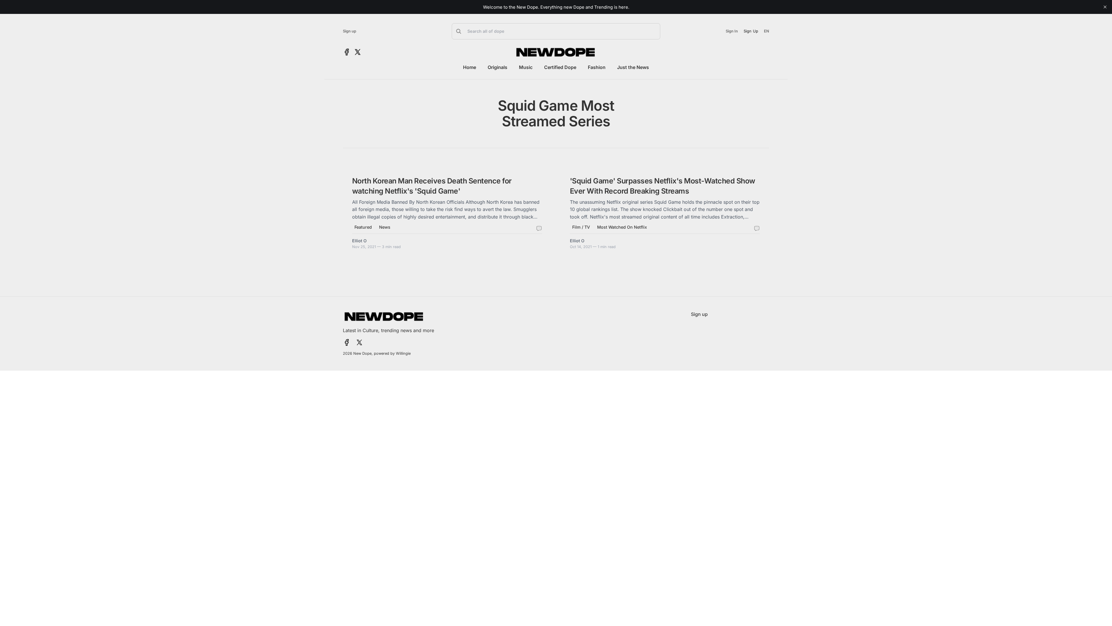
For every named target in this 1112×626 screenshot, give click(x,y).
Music (526, 67)
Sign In (732, 31)
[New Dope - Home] (556, 52)
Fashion (597, 67)
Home (469, 67)
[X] (358, 52)
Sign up (349, 31)
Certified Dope (560, 67)
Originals (497, 67)
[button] (556, 31)
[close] (1105, 7)
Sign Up (751, 31)
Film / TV (581, 227)
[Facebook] (347, 52)
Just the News (633, 67)
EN (766, 31)
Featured (363, 227)
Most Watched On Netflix (622, 227)
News (384, 227)
